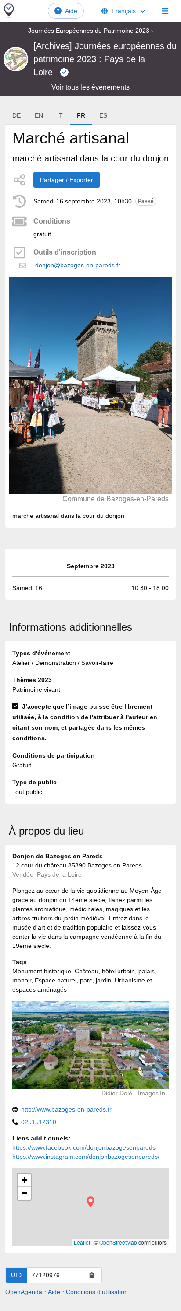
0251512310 (38, 1122)
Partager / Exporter (66, 179)
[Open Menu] (165, 11)
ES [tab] (103, 115)
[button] (90, 1201)
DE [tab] (16, 115)
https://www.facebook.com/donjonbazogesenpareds (84, 1147)
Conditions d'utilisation (97, 1291)
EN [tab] (39, 115)
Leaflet (82, 1242)
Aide (71, 10)
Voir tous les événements (90, 87)
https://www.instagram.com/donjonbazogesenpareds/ (85, 1156)
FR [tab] (81, 115)
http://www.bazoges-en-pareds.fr (66, 1109)
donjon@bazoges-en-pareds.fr (77, 265)
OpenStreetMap (118, 1242)
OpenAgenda (23, 1291)
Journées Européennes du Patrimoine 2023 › (90, 30)
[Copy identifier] (92, 1275)
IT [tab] (60, 115)
